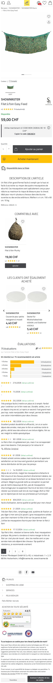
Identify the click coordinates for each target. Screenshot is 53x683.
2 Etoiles (5, 372)
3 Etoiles (5, 369)
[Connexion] (9, 2)
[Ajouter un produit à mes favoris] (48, 16)
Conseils (14, 81)
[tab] (23, 74)
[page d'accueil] (26, 2)
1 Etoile (5, 376)
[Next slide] (50, 89)
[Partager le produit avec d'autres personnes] (48, 22)
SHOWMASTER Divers (29, 8)
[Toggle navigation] (3, 3)
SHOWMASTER (14, 8)
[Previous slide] (3, 89)
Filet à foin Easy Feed (10, 10)
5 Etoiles (5, 361)
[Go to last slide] (4, 311)
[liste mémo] (44, 2)
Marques (4, 8)
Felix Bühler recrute (10, 600)
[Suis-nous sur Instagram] (20, 572)
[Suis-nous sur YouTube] (32, 572)
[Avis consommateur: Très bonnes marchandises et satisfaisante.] (16, 618)
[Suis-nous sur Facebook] (26, 572)
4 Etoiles (5, 365)
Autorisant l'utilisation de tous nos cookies (39, 679)
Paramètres (13, 680)
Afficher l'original (11, 448)
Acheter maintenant (28, 159)
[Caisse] (50, 2)
